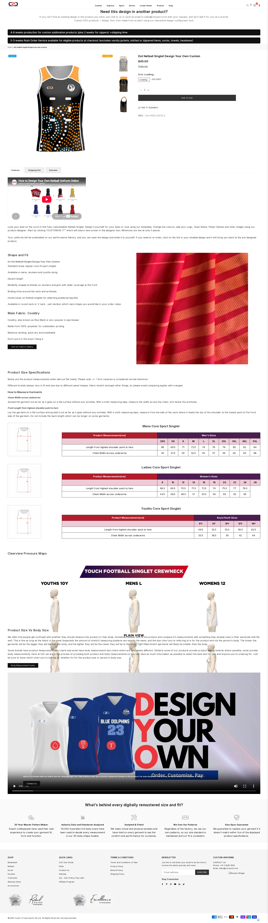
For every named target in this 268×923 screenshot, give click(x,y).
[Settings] (258, 5)
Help (171, 6)
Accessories (13, 886)
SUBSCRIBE (202, 872)
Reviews (53, 170)
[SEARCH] (247, 5)
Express (110, 6)
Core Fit (12, 56)
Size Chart (156, 79)
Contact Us (32, 783)
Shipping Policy (117, 874)
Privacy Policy (116, 866)
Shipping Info (34, 170)
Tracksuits (12, 878)
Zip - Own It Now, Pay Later (71, 878)
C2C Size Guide (66, 862)
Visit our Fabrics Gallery (22, 347)
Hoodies (11, 874)
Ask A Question (149, 107)
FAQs (61, 866)
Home (9, 47)
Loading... (144, 80)
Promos (160, 6)
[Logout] (251, 5)
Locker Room (146, 6)
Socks (10, 870)
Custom (98, 6)
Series (132, 6)
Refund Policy (116, 870)
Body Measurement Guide (23, 665)
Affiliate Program (66, 882)
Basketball (12, 862)
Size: (146, 74)
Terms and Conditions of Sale (124, 862)
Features (143, 66)
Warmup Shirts (14, 882)
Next (110, 106)
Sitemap (62, 874)
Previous (10, 106)
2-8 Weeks (107, 56)
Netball (11, 866)
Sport (121, 6)
